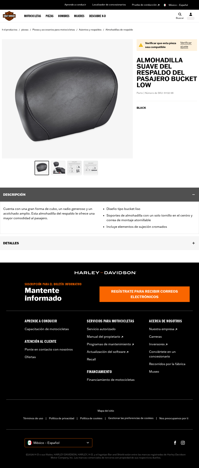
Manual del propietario (103, 336)
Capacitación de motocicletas (47, 329)
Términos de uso (33, 418)
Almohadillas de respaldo (119, 29)
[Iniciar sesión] (190, 16)
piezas (24, 29)
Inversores (157, 344)
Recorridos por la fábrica (167, 364)
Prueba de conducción (144, 4)
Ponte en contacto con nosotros (49, 349)
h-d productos (9, 29)
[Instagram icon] (183, 442)
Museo (154, 371)
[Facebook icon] (175, 442)
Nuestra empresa (161, 329)
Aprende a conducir (75, 4)
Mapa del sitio (106, 410)
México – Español (178, 4)
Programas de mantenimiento (109, 344)
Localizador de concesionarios (109, 4)
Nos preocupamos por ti (173, 418)
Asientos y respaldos (90, 29)
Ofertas (30, 357)
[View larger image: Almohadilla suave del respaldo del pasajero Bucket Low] (67, 98)
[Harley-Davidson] (106, 272)
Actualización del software (106, 352)
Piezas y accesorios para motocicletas (53, 29)
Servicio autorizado (101, 329)
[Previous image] (10, 99)
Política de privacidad (61, 418)
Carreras (155, 336)
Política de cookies (91, 418)
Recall (91, 359)
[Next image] (125, 99)
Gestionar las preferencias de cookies (131, 418)
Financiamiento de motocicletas (110, 380)
